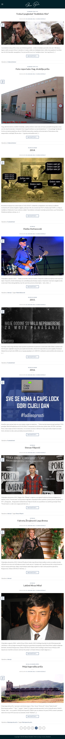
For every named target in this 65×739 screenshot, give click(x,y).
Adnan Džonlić (41, 18)
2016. (32, 370)
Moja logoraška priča (32, 664)
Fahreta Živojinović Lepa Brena (32, 520)
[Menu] (2, 4)
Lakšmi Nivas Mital (32, 585)
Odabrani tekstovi (32, 11)
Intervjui (32, 226)
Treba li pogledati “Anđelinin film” (32, 14)
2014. (32, 150)
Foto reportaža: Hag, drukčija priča (32, 69)
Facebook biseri (32, 147)
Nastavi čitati (32, 56)
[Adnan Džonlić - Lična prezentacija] (32, 4)
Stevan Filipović (32, 447)
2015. (32, 299)
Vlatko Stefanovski (32, 229)
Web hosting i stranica (42, 736)
